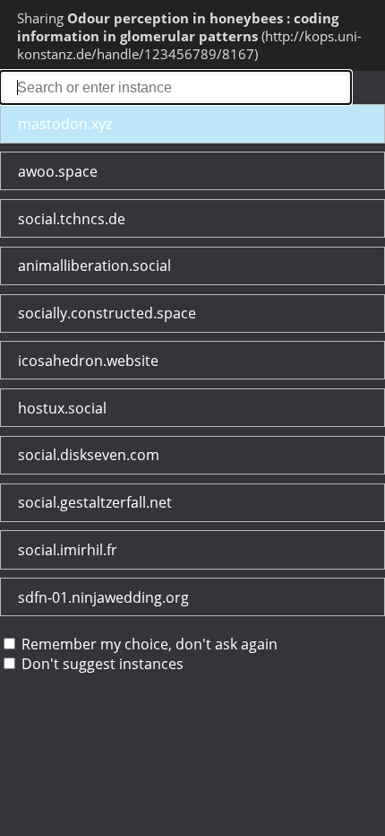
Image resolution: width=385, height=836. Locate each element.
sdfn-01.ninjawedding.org (103, 597)
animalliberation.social (94, 265)
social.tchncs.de (71, 219)
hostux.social (62, 408)
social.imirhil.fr (67, 550)
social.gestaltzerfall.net (95, 502)
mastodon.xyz (65, 124)
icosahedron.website (88, 360)
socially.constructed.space (107, 313)
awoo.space (58, 171)
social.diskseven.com (88, 455)
